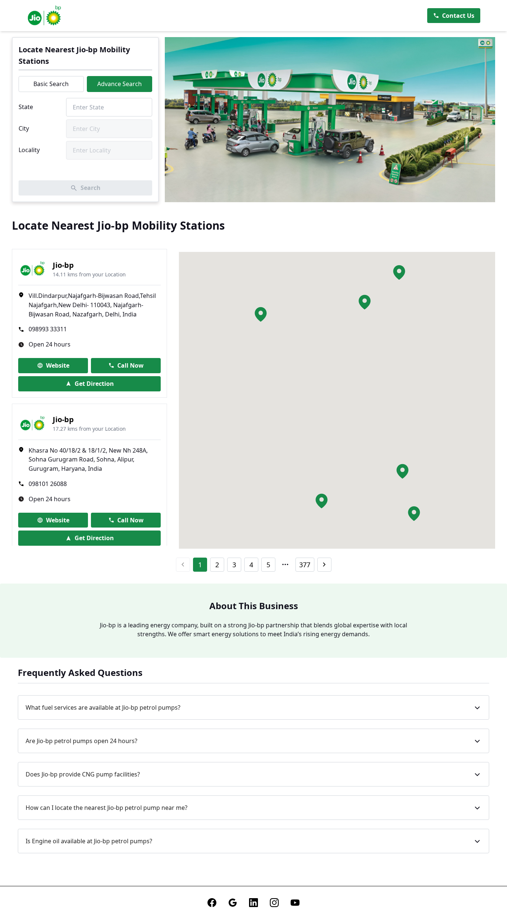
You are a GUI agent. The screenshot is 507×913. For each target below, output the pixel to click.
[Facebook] (211, 902)
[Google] (232, 902)
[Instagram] (274, 902)
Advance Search (119, 84)
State (26, 107)
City (24, 128)
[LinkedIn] (253, 902)
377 (304, 564)
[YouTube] (295, 902)
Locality (29, 150)
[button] (364, 302)
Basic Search (51, 84)
